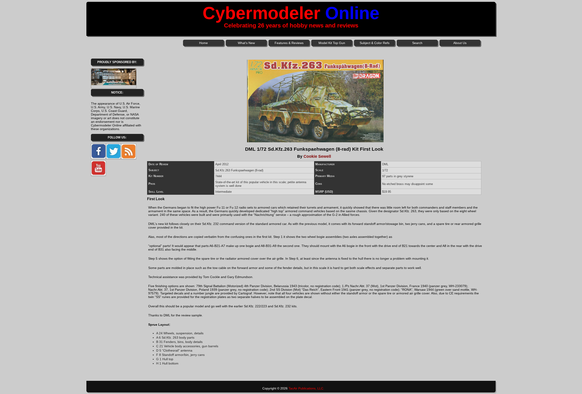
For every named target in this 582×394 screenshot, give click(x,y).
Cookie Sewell (317, 156)
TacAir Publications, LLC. (306, 388)
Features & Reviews (289, 43)
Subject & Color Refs (374, 43)
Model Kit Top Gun (332, 43)
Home (203, 43)
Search (417, 43)
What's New (246, 43)
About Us (460, 43)
